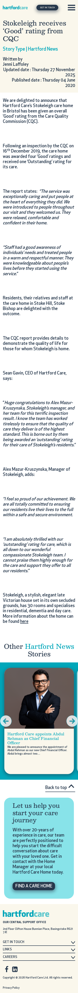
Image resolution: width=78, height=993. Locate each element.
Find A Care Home (33, 886)
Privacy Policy (11, 988)
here (24, 622)
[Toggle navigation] (71, 7)
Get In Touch (47, 7)
